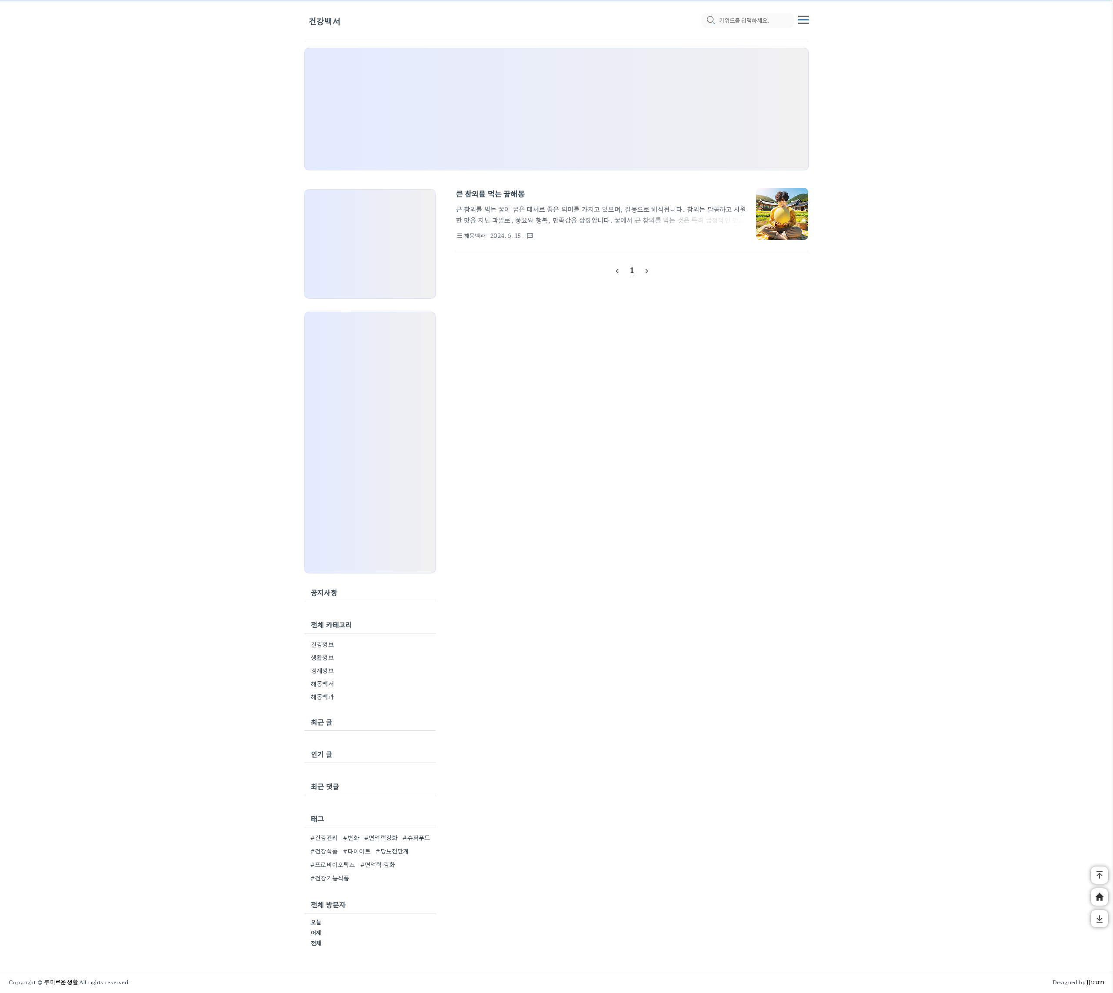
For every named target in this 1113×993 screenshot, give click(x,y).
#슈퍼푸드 (416, 837)
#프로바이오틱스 (332, 864)
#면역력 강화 (377, 864)
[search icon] (710, 20)
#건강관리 (324, 837)
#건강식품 (324, 850)
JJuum (1095, 982)
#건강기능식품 (329, 877)
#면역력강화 (380, 837)
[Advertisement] (556, 109)
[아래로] (1099, 919)
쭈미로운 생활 (60, 982)
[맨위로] (1099, 875)
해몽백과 (322, 696)
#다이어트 (356, 850)
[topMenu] (803, 18)
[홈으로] (1099, 897)
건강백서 (324, 21)
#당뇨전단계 (392, 850)
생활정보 (322, 657)
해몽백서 (322, 683)
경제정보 (322, 670)
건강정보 (322, 644)
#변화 (351, 837)
